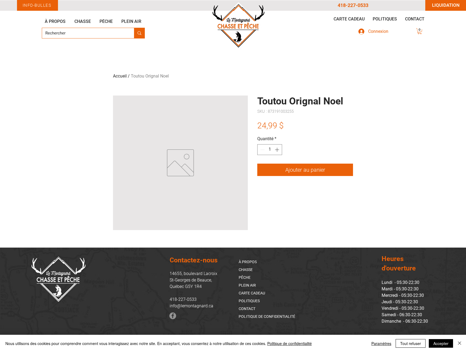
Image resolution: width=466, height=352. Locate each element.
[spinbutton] (270, 150)
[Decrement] (262, 150)
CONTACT (247, 309)
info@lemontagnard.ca (191, 305)
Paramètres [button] (381, 343)
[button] (419, 31)
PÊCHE (245, 277)
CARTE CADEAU (252, 293)
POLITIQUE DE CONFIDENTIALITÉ (267, 316)
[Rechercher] (139, 33)
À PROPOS (248, 262)
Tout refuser (410, 343)
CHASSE (246, 269)
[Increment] (277, 150)
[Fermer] (459, 343)
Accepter (440, 343)
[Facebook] (172, 315)
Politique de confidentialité (289, 343)
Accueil (120, 76)
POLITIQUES (249, 301)
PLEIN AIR (247, 285)
